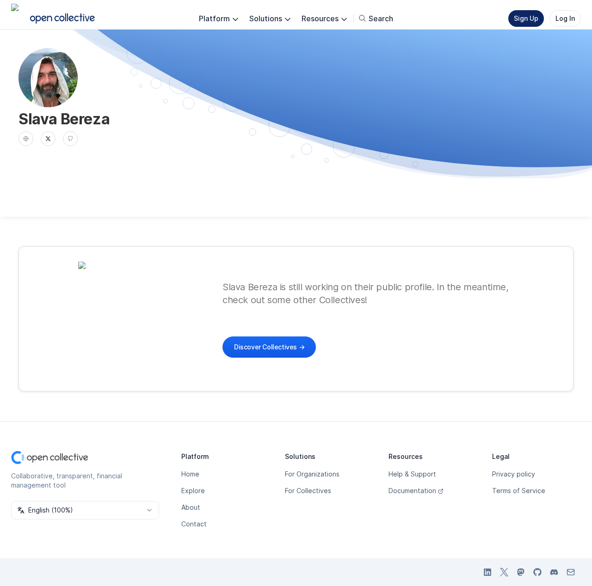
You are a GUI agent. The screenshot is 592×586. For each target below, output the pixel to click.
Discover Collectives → (269, 347)
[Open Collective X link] (504, 572)
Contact (194, 524)
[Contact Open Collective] (570, 572)
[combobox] (85, 510)
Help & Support (412, 474)
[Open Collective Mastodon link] (520, 572)
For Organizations (312, 474)
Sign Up (526, 18)
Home (190, 474)
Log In (565, 18)
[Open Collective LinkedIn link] (487, 572)
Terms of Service (518, 490)
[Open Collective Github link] (537, 572)
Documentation (412, 490)
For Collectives (308, 490)
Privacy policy (513, 474)
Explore (193, 490)
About (190, 507)
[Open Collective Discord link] (554, 572)
